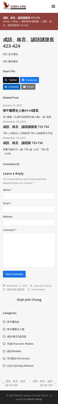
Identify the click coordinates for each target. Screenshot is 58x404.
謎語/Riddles (14, 351)
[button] (53, 6)
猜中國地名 (13, 321)
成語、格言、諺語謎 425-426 (41, 383)
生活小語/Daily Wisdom (20, 365)
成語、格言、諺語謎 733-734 (23, 143)
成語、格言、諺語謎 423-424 (14, 383)
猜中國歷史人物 (15, 329)
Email (7, 203)
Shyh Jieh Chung (42, 285)
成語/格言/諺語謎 (16, 289)
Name (7, 190)
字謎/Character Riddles (20, 343)
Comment (10, 230)
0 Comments (38, 289)
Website (7, 216)
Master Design (34, 399)
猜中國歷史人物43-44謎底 (21, 110)
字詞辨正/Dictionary (18, 358)
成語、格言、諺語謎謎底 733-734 (26, 127)
